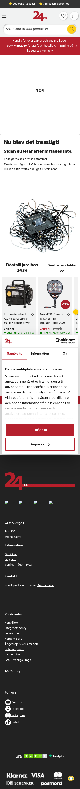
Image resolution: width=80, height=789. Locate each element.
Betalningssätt (14, 649)
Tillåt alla (40, 429)
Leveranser (12, 633)
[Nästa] (75, 312)
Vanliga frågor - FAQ (18, 564)
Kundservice (45, 585)
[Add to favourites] (32, 315)
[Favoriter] (63, 16)
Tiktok (15, 722)
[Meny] (4, 15)
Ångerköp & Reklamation (21, 644)
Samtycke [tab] (14, 353)
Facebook (17, 708)
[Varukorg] (74, 16)
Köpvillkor (11, 622)
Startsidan (51, 169)
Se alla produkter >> (62, 267)
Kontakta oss (13, 638)
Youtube (17, 702)
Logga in (10, 559)
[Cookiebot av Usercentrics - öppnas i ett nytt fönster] (56, 341)
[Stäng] (76, 46)
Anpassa (37, 444)
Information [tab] (40, 353)
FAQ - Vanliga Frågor (18, 660)
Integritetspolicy (15, 628)
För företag (12, 671)
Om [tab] (65, 353)
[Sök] (71, 29)
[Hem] (40, 16)
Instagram (18, 715)
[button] (71, 778)
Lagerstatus (12, 654)
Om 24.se (11, 554)
